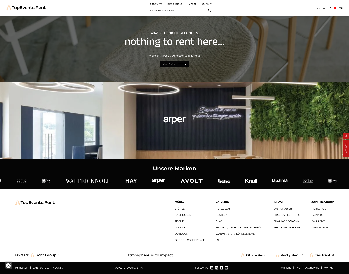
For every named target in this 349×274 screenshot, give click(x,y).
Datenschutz (41, 267)
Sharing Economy (286, 221)
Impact (192, 4)
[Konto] (318, 8)
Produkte (156, 4)
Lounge (180, 227)
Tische (179, 221)
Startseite (169, 63)
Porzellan (223, 208)
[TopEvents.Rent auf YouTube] (226, 267)
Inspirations (174, 4)
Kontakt (206, 4)
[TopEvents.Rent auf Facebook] (221, 267)
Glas (219, 221)
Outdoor (181, 233)
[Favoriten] (329, 8)
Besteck (221, 214)
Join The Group (323, 201)
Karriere (285, 267)
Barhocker (183, 214)
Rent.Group (320, 208)
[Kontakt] (346, 136)
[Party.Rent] (289, 255)
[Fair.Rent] (322, 255)
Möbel (179, 201)
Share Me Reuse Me (287, 227)
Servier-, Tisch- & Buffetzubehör (239, 227)
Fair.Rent (318, 221)
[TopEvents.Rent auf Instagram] (216, 267)
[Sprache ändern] (335, 8)
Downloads (312, 267)
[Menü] (340, 8)
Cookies (58, 267)
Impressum (21, 267)
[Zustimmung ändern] (8, 265)
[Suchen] (209, 10)
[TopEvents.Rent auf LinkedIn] (211, 267)
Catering (222, 201)
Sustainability (283, 208)
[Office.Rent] (255, 255)
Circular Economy (286, 214)
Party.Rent (319, 214)
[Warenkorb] (324, 8)
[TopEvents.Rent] (26, 8)
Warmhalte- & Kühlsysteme (235, 233)
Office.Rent (320, 227)
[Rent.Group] (45, 255)
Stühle (180, 208)
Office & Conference (190, 240)
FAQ (298, 267)
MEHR (219, 240)
